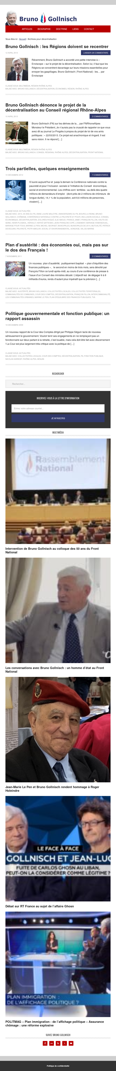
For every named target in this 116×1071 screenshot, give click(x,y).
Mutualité (96, 225)
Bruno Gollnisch (27, 88)
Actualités (24, 211)
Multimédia (24, 85)
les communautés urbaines (19, 297)
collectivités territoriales (85, 291)
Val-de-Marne (87, 228)
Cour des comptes (44, 294)
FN (82, 356)
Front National (95, 152)
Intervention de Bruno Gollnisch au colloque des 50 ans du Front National (52, 550)
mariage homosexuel (97, 222)
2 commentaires (100, 116)
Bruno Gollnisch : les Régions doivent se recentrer (56, 46)
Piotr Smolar (34, 228)
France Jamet (73, 219)
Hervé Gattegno (45, 222)
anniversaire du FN (68, 213)
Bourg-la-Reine (87, 213)
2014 (20, 213)
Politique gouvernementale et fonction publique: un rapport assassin (57, 316)
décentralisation (46, 88)
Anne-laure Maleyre (47, 213)
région (71, 88)
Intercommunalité (100, 294)
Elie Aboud (60, 219)
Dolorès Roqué (46, 219)
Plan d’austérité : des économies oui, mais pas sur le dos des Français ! (56, 247)
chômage (21, 216)
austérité (23, 291)
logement (80, 222)
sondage (75, 228)
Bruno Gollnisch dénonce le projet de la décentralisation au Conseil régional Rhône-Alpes (55, 107)
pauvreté (21, 228)
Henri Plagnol (19, 222)
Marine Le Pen (33, 225)
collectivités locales (59, 291)
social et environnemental (56, 228)
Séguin (40, 359)
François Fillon (89, 219)
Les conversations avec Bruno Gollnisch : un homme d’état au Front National (54, 670)
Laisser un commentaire (95, 52)
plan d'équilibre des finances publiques (70, 297)
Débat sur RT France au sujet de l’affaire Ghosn (39, 906)
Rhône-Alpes (82, 88)
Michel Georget (49, 225)
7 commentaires (100, 174)
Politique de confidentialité (58, 1065)
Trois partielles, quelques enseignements (47, 168)
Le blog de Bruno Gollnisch (44, 17)
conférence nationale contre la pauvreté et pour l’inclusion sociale (63, 216)
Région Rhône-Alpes (41, 85)
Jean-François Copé (64, 222)
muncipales (64, 225)
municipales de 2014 (80, 225)
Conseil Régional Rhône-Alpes (52, 152)
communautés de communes (19, 294)
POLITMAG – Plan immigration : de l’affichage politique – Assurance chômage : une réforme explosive (54, 1023)
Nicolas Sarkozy (13, 359)
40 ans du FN (29, 213)
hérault (31, 222)
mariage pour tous (15, 225)
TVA (93, 297)
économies (61, 88)
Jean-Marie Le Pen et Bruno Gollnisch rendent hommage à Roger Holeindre (52, 789)
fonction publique (93, 356)
